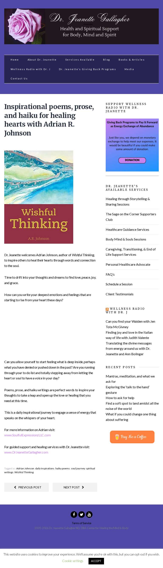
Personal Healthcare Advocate (128, 264)
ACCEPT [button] (96, 561)
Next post (72, 487)
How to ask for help (120, 398)
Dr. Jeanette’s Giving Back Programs (87, 69)
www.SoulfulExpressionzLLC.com (27, 435)
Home (15, 59)
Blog (106, 59)
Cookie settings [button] (72, 561)
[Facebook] (74, 514)
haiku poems (62, 468)
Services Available (80, 59)
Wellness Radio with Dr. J (31, 69)
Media (129, 69)
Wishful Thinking (24, 472)
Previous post (29, 487)
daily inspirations (44, 468)
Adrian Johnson (25, 468)
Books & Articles (132, 59)
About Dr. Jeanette (42, 59)
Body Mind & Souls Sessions (126, 239)
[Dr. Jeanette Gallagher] (81, 42)
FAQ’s (110, 274)
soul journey (78, 468)
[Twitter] (81, 514)
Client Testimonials (119, 294)
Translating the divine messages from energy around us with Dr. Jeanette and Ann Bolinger (129, 348)
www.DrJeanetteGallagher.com (26, 452)
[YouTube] (89, 514)
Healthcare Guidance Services (127, 229)
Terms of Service (81, 523)
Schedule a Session (119, 284)
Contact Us (19, 78)
